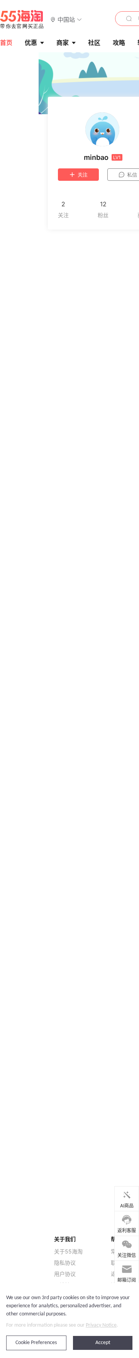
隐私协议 (65, 1263)
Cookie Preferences (36, 1343)
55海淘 (22, 19)
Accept (102, 1343)
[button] (66, 19)
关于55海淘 (68, 1251)
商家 (62, 42)
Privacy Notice (101, 1325)
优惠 (31, 42)
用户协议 (65, 1274)
